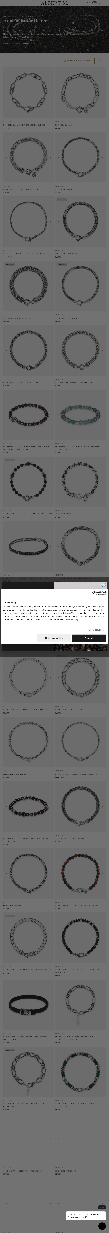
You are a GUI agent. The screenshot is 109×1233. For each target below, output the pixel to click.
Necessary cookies (54, 638)
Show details (95, 630)
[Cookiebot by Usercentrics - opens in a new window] (94, 593)
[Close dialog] (104, 585)
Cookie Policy (72, 619)
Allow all (89, 638)
